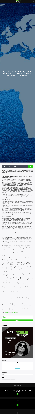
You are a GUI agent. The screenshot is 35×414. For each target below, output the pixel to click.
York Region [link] (16, 312)
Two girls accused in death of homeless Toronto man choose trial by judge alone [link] (17, 402)
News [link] (12, 312)
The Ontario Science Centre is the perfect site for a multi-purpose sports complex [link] (17, 391)
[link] (1, 1)
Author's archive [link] (17, 320)
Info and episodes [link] (17, 368)
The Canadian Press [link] (15, 79)
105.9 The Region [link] (7, 312)
